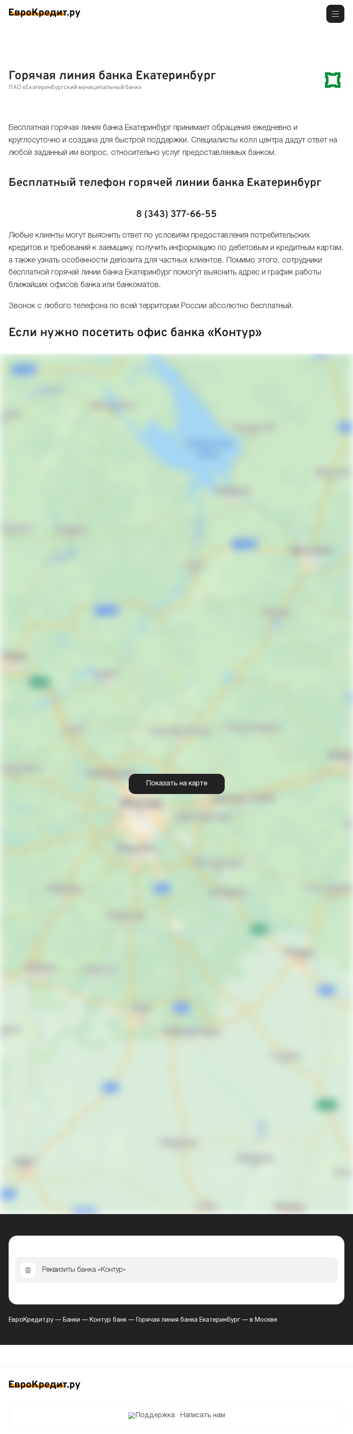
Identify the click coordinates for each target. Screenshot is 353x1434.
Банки (71, 1320)
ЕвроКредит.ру (31, 1320)
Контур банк (108, 1320)
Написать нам (202, 1415)
